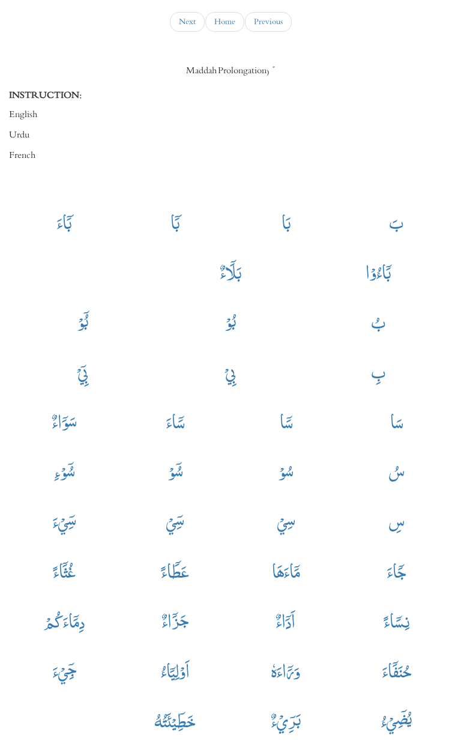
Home (224, 21)
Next (187, 21)
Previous (268, 21)
